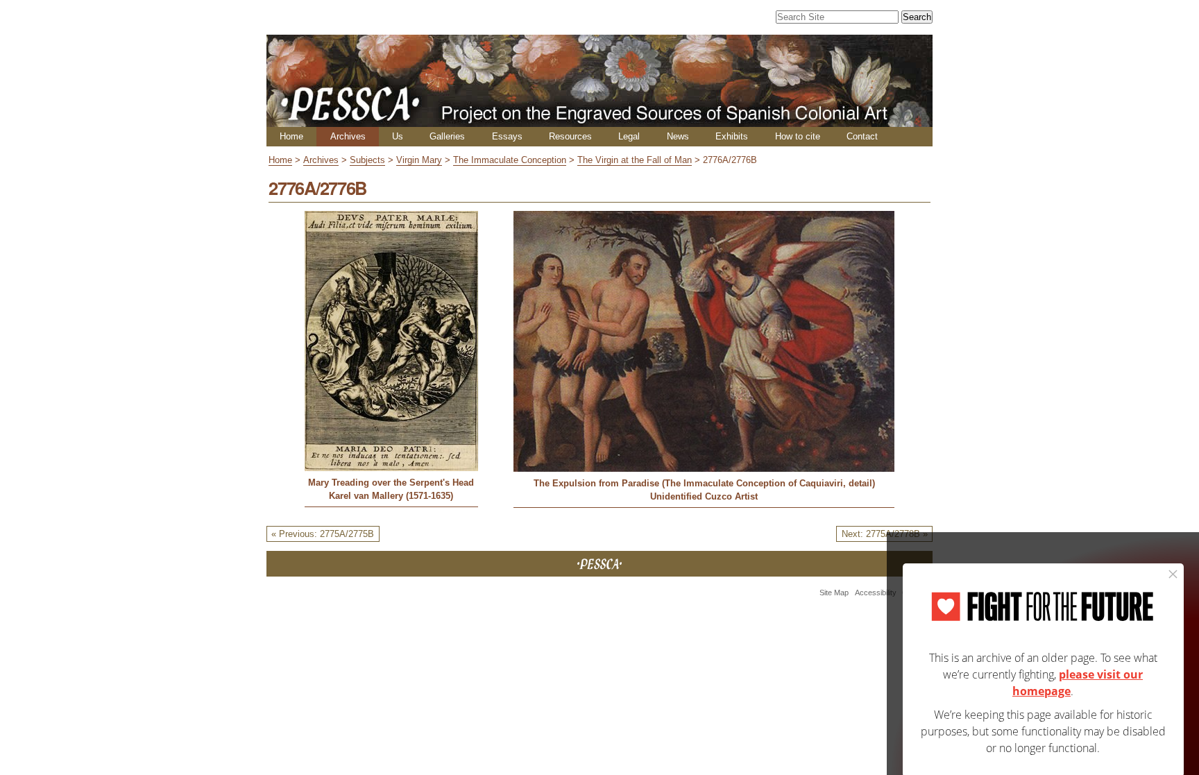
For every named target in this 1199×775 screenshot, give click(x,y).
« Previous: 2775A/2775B (322, 534)
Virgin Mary (419, 160)
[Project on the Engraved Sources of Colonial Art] (599, 121)
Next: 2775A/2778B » (885, 534)
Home (291, 136)
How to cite (797, 136)
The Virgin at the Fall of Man (634, 160)
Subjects (367, 160)
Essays (507, 136)
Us (397, 136)
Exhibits (731, 136)
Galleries (447, 136)
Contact (862, 136)
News (678, 136)
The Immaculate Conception (509, 160)
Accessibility (875, 592)
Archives (348, 136)
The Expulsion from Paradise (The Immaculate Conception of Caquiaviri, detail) (704, 483)
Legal (629, 136)
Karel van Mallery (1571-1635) (391, 496)
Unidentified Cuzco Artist (704, 496)
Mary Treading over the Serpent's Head (391, 482)
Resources (570, 136)
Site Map (834, 592)
